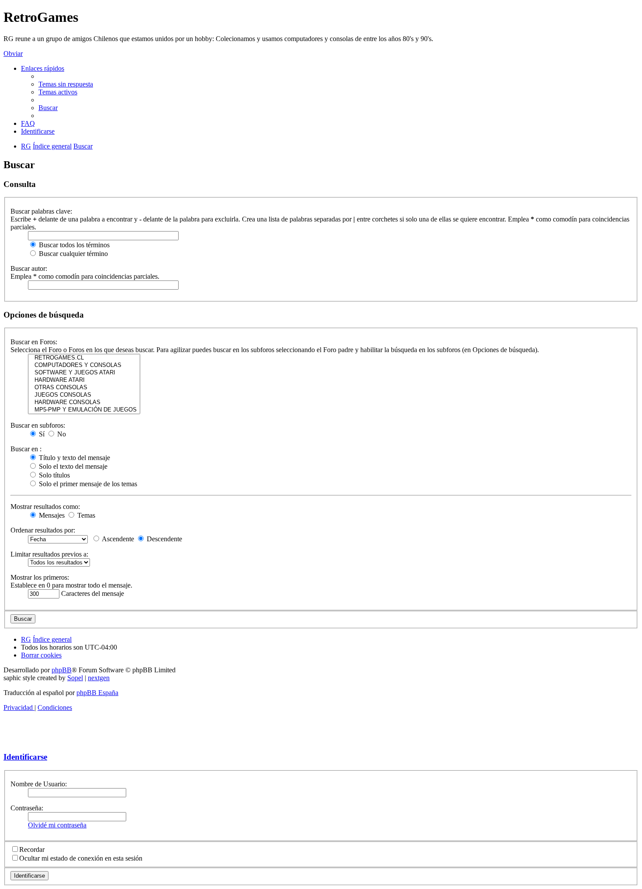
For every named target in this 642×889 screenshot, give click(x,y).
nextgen (99, 677)
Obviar (13, 53)
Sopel (75, 677)
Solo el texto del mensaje (72, 466)
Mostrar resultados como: (45, 506)
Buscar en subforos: (37, 425)
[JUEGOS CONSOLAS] (84, 395)
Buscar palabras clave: (41, 211)
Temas (85, 515)
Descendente (163, 539)
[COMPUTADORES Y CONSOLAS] (84, 365)
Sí (41, 434)
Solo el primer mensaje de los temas (87, 484)
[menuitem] (65, 84)
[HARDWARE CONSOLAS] (84, 402)
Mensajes (51, 515)
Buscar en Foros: (33, 342)
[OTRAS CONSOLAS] (84, 387)
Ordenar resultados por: (42, 530)
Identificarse (25, 756)
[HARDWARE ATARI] (84, 380)
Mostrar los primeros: (39, 577)
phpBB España (97, 692)
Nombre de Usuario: (38, 784)
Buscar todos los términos (73, 245)
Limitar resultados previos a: (49, 554)
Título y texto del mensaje (73, 457)
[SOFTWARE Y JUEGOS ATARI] (84, 373)
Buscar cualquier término (72, 253)
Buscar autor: (28, 268)
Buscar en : (25, 449)
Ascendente (117, 539)
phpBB (62, 670)
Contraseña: (26, 808)
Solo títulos (53, 475)
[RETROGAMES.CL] (84, 358)
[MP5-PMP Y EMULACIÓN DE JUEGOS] (84, 410)
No (60, 434)
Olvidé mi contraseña (57, 825)
